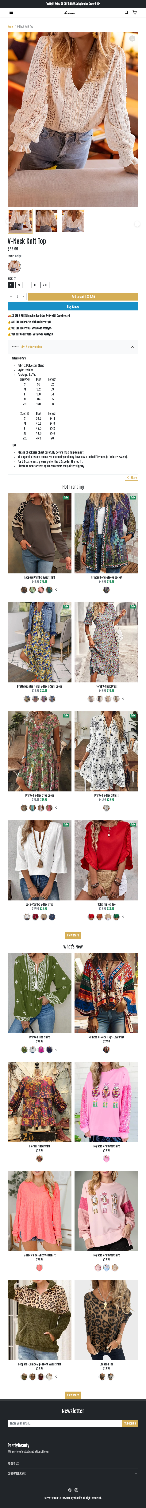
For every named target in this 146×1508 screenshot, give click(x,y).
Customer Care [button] (16, 1473)
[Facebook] (70, 1490)
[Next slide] (137, 224)
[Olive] (24, 808)
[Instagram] (76, 1490)
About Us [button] (13, 1464)
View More (73, 935)
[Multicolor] (106, 590)
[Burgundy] (41, 1377)
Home (10, 26)
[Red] (35, 699)
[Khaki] (108, 699)
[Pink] (41, 590)
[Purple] (39, 1158)
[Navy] (99, 699)
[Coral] (39, 1267)
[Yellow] (27, 699)
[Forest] (49, 590)
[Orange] (99, 917)
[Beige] (14, 266)
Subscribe (130, 1423)
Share (134, 477)
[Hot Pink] (44, 699)
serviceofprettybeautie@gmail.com (30, 1451)
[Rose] (41, 1049)
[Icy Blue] (91, 699)
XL (35, 285)
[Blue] (52, 699)
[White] (41, 808)
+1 (123, 698)
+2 (56, 589)
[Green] (32, 590)
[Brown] (24, 590)
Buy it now (73, 307)
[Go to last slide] (8, 221)
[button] (11, 12)
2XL (45, 285)
